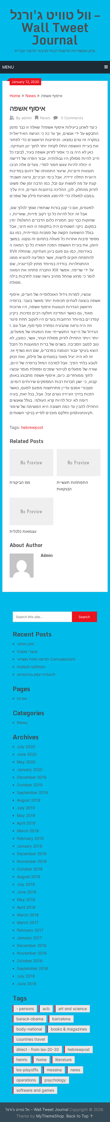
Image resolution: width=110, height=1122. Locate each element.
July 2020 (26, 746)
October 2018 (30, 868)
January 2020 (30, 769)
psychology (55, 1080)
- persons (25, 1008)
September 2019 (32, 792)
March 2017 (28, 922)
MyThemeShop (50, 1116)
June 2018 (26, 891)
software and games (35, 1090)
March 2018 (28, 914)
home (41, 1059)
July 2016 (26, 976)
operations (26, 1080)
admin (26, 118)
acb (46, 1008)
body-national (29, 1029)
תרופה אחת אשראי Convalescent (46, 659)
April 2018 (26, 907)
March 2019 (28, 830)
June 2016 (26, 983)
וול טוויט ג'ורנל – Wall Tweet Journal (55, 27)
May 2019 (26, 815)
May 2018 (26, 899)
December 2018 (32, 853)
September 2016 (32, 968)
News (30, 95)
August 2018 (28, 876)
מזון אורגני (25, 643)
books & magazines (69, 1029)
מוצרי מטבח (27, 651)
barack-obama (29, 1018)
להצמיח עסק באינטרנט (36, 674)
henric (22, 1059)
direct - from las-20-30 (37, 1049)
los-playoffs (27, 1069)
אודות (22, 698)
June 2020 (27, 754)
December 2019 (32, 777)
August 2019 (28, 800)
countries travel (30, 1039)
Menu (8, 67)
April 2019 (26, 823)
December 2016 (32, 945)
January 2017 (29, 937)
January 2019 (29, 846)
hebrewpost (32, 427)
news (75, 1069)
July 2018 (26, 884)
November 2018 (32, 861)
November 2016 (32, 953)
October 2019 (30, 784)
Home (15, 95)
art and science (72, 1008)
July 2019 (26, 807)
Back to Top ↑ (79, 1116)
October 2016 (30, 960)
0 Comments (72, 118)
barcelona (61, 1018)
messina (54, 1069)
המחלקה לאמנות (31, 666)
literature (63, 1059)
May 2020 (26, 761)
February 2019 (30, 838)
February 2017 (30, 930)
